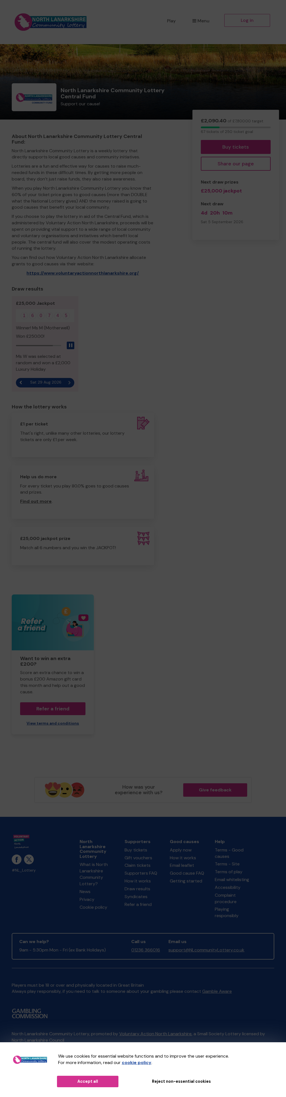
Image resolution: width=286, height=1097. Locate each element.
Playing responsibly (227, 912)
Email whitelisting (232, 879)
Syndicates (136, 897)
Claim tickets (138, 865)
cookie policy (136, 1062)
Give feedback (215, 790)
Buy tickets (235, 147)
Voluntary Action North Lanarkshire (155, 1034)
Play (171, 21)
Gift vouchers (138, 858)
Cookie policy (93, 907)
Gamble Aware (217, 991)
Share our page (236, 163)
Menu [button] (203, 21)
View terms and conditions (53, 723)
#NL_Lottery (24, 870)
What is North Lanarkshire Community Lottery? (94, 874)
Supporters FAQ (141, 873)
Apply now (181, 850)
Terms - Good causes (229, 853)
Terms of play (228, 872)
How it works (138, 881)
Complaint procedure (226, 898)
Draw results (137, 889)
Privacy (87, 899)
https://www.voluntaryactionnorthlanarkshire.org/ (83, 273)
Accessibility (227, 887)
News (85, 891)
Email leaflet (182, 865)
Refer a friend (138, 904)
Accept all (87, 1081)
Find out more (36, 501)
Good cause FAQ (187, 873)
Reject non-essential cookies (181, 1081)
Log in (247, 20)
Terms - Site (227, 864)
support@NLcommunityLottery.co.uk (206, 950)
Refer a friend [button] (53, 708)
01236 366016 (145, 950)
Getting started (186, 881)
